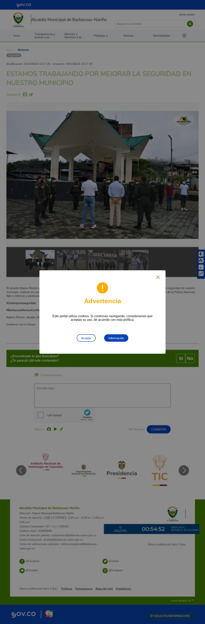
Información (116, 338)
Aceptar (86, 338)
